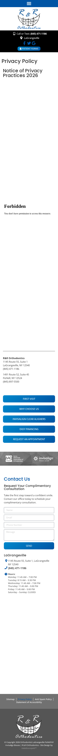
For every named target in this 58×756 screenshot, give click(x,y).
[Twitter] (29, 43)
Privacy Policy (25, 699)
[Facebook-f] (24, 43)
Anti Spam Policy (43, 699)
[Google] (34, 43)
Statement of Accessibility (29, 702)
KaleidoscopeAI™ (29, 748)
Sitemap (10, 699)
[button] (29, 3)
